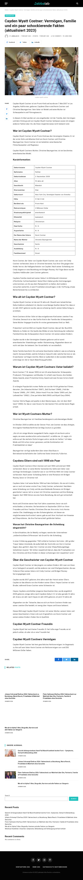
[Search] (77, 3)
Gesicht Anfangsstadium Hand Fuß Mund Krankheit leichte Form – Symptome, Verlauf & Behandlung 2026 (45, 752)
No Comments (57, 36)
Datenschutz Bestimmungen (55, 867)
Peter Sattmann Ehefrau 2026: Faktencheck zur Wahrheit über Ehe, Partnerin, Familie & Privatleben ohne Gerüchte (59, 696)
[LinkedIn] (7, 118)
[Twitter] (7, 114)
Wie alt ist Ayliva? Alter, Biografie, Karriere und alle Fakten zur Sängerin (21, 729)
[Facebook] (7, 109)
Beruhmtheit (10, 15)
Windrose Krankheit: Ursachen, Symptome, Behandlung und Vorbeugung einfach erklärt (35, 829)
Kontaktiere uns (23, 867)
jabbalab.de (15, 36)
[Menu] (6, 3)
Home (6, 10)
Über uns (36, 867)
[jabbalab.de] (41, 3)
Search (7, 795)
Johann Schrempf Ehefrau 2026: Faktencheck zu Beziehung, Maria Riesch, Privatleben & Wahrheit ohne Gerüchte (22, 696)
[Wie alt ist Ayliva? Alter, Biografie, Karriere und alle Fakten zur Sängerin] (22, 715)
